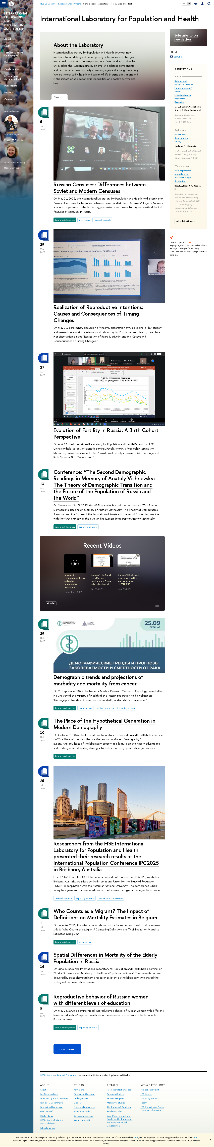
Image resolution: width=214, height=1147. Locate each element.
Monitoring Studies (116, 1102)
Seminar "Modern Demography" (13, 54)
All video (51, 603)
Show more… (67, 1049)
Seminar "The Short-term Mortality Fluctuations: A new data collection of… (101, 580)
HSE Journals (146, 1094)
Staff (7, 45)
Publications (10, 85)
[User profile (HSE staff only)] (202, 4)
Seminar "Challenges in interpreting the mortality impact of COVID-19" (128, 580)
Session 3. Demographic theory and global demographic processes (74, 581)
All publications (184, 221)
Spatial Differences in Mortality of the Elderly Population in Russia (105, 958)
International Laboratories (119, 1089)
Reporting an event (88, 526)
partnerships (85, 941)
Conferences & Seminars (119, 1107)
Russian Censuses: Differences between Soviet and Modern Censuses (100, 188)
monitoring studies (105, 708)
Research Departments (67, 1075)
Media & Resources (152, 1085)
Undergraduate (81, 1098)
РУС (184, 3)
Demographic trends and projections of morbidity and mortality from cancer (98, 680)
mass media (84, 219)
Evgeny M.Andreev (13, 139)
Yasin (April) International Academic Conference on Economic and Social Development (119, 1120)
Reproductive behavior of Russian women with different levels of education (101, 1000)
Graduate (78, 1102)
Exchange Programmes (84, 1107)
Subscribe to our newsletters (186, 37)
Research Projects (115, 1098)
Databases (10, 62)
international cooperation (110, 898)
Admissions (79, 1089)
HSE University (47, 1075)
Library (143, 1102)
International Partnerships (51, 1107)
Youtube (178, 56)
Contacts (9, 99)
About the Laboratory (78, 45)
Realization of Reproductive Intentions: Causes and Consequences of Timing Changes (98, 313)
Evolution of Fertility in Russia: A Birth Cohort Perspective (106, 433)
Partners (9, 92)
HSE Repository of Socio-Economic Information (152, 1109)
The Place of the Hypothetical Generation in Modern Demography (104, 724)
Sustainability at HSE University (54, 1098)
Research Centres (115, 1094)
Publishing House (148, 1098)
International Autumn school (12, 77)
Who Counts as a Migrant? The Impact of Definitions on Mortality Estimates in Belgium (105, 914)
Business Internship (82, 1120)
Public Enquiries (47, 1127)
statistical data (85, 708)
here (136, 1137)
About (7, 39)
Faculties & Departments (51, 1102)
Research (113, 1085)
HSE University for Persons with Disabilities (52, 1122)
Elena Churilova (11, 167)
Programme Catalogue (84, 1094)
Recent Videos (102, 545)
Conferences (11, 69)
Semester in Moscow (83, 1115)
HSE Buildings (46, 1115)
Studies (79, 1085)
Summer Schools (82, 1111)
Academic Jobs (114, 1111)
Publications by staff (149, 1089)
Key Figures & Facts (49, 1094)
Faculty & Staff (46, 1111)
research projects (102, 219)
